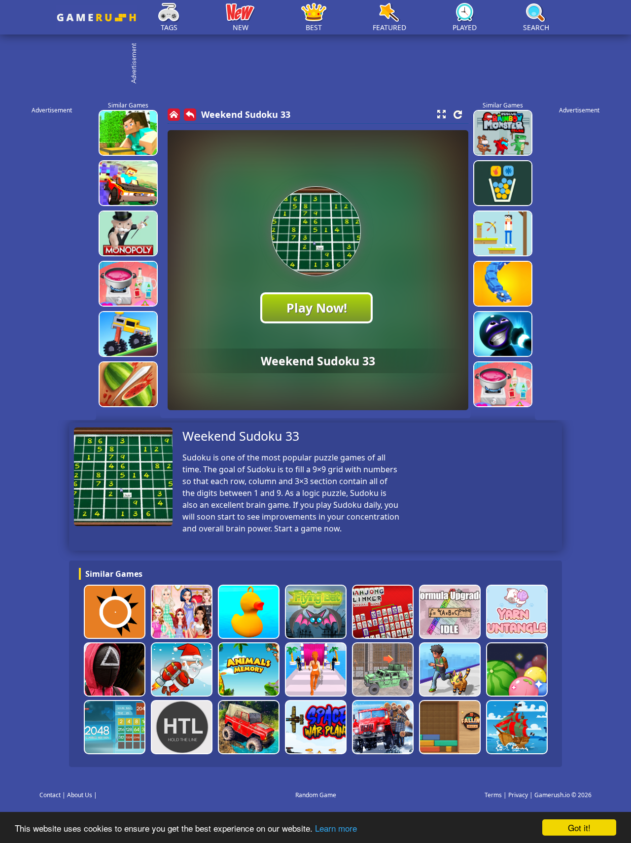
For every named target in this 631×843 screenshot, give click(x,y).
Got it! (579, 827)
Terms (493, 795)
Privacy (518, 795)
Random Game (315, 795)
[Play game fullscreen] (441, 114)
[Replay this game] (458, 114)
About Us (79, 795)
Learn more (336, 828)
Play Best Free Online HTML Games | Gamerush (96, 17)
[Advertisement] (320, 64)
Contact (50, 795)
